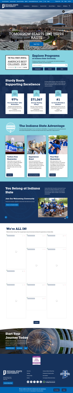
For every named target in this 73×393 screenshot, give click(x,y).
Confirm (69, 1)
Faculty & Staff (12, 1)
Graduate (50, 68)
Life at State (52, 6)
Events (28, 377)
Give (45, 1)
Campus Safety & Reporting (48, 371)
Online (62, 68)
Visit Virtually (19, 348)
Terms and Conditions (40, 390)
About (58, 6)
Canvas (40, 1)
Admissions (35, 6)
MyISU (26, 1)
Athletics (65, 6)
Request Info (57, 1)
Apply (65, 1)
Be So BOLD (45, 375)
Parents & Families (20, 1)
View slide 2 (66, 218)
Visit (62, 1)
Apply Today (36, 44)
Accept (64, 389)
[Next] (67, 217)
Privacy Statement (33, 390)
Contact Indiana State (8, 383)
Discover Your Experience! (34, 174)
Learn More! (9, 174)
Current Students (5, 1)
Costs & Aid (43, 6)
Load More (36, 322)
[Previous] (6, 217)
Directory (29, 371)
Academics (26, 6)
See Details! (52, 174)
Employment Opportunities (48, 373)
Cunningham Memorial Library (49, 377)
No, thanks (57, 389)
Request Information (10, 348)
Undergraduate (38, 68)
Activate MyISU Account (33, 1)
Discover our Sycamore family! (12, 204)
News (48, 1)
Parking (28, 373)
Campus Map (29, 375)
